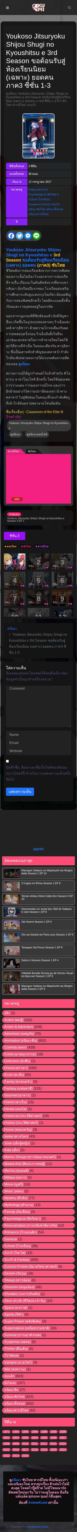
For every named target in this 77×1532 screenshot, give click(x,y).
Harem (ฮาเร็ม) (15, 1102)
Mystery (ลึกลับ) (16, 1198)
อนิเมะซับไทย (36, 209)
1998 (44, 1431)
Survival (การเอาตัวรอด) (22, 1335)
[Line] (36, 235)
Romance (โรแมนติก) (20, 1232)
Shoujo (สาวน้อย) (17, 1280)
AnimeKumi (37, 1502)
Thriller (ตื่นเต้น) (16, 1349)
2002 (16, 1437)
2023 (16, 1455)
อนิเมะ (16, 1480)
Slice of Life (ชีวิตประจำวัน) (25, 1301)
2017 (25, 1449)
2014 (63, 1443)
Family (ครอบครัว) (18, 1081)
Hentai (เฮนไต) (15, 1109)
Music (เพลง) (14, 1191)
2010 (25, 1443)
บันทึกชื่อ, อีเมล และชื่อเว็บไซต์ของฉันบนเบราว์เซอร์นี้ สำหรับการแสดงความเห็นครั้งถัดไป (38, 773)
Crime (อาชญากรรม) (20, 1054)
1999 (53, 1431)
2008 (6, 1443)
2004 (35, 1437)
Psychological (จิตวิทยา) (43, 194)
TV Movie (11, 1355)
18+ (7, 1013)
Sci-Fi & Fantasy (17, 1259)
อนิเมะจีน (11, 1390)
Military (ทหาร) (15, 1177)
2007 (63, 1437)
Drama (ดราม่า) (37, 189)
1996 (35, 1431)
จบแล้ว (55, 204)
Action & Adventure (18, 1027)
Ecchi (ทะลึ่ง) (14, 1075)
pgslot (38, 849)
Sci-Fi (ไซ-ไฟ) (14, 1253)
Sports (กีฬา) (14, 1314)
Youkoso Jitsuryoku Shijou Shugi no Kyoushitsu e (38, 425)
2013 (53, 1443)
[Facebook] (11, 235)
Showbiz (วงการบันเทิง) (22, 1294)
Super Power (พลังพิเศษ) (22, 1321)
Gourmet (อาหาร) (17, 1095)
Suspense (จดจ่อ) (39, 204)
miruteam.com (37, 1527)
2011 (34, 1443)
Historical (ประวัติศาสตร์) (23, 1116)
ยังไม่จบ (10, 1383)
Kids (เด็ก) (11, 1150)
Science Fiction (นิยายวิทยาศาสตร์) (30, 1266)
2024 (25, 1455)
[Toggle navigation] (7, 7)
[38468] (14, 536)
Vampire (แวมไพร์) (18, 1362)
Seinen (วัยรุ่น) (15, 1273)
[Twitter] (19, 235)
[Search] (69, 7)
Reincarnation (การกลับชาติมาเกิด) (30, 1225)
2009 (16, 1443)
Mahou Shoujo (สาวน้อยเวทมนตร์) (30, 1157)
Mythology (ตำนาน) (19, 1205)
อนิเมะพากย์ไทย (38, 214)
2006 (53, 1437)
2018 (35, 1449)
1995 (25, 1431)
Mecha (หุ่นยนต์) (16, 1170)
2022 (6, 1455)
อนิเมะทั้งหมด (54, 209)
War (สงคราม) (15, 1369)
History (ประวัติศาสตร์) (21, 1122)
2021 (63, 1449)
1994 (16, 1431)
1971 (6, 1431)
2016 (16, 1449)
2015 (6, 1449)
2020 (53, 1449)
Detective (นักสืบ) (17, 1061)
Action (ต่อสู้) (13, 1020)
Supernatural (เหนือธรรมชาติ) (27, 1328)
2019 (44, 1449)
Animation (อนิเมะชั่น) (20, 1040)
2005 (44, 1437)
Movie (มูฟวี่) (13, 1184)
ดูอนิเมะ (24, 364)
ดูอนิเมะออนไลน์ (37, 434)
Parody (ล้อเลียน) (17, 1212)
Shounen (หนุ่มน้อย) (19, 1287)
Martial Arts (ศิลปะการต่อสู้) (24, 1164)
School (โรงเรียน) (39, 199)
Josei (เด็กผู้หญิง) (17, 1143)
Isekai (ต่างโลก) (16, 1136)
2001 (6, 1437)
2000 (63, 1431)
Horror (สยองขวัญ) (18, 1129)
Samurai (10, 1239)
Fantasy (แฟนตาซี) (18, 1088)
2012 (44, 1443)
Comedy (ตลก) (15, 1047)
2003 (25, 1437)
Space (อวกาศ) (15, 1307)
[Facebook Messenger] (28, 235)
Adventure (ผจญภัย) (19, 1033)
